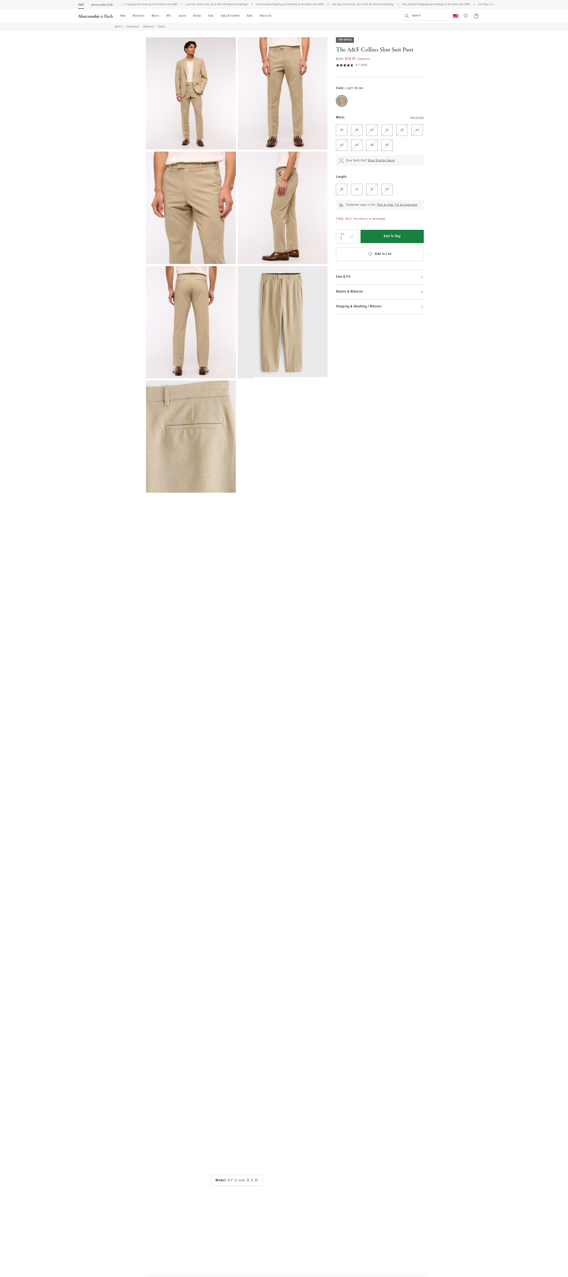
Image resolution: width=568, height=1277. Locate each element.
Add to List (383, 254)
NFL (168, 16)
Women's (138, 16)
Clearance (133, 26)
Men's (155, 16)
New (123, 16)
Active (197, 16)
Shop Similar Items (381, 160)
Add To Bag (392, 236)
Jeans (182, 16)
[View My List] (465, 16)
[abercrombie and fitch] (95, 16)
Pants (161, 26)
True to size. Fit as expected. (397, 205)
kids (210, 16)
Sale (249, 16)
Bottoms (148, 26)
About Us (265, 16)
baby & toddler (230, 16)
